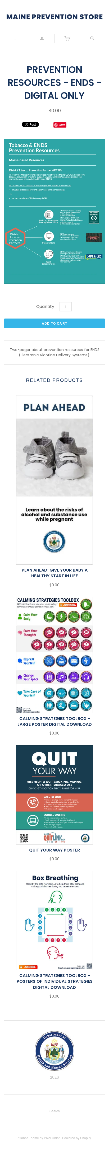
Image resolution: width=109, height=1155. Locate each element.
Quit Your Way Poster (54, 850)
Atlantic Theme (28, 1137)
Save (62, 125)
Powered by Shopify (76, 1137)
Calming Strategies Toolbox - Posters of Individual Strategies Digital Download (55, 981)
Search (54, 1111)
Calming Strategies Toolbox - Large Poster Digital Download (54, 721)
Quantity (45, 306)
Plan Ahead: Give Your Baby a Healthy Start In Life (55, 573)
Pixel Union (52, 1137)
